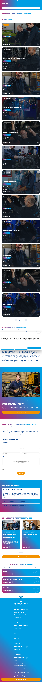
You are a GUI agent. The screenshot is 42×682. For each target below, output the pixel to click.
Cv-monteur (17, 643)
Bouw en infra (17, 617)
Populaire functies (20, 625)
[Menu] (38, 3)
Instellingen (37, 344)
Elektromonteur (17, 628)
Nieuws (16, 660)
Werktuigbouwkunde (19, 612)
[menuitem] (21, 8)
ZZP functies (18, 647)
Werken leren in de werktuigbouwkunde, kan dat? (16, 505)
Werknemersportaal (18, 665)
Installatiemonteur (18, 641)
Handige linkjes (19, 658)
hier (38, 339)
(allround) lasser (6, 355)
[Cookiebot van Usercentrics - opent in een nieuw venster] (36, 333)
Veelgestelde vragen (19, 663)
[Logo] (5, 3)
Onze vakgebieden (19, 609)
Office (15, 620)
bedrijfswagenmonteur (16, 355)
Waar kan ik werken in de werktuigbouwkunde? (15, 501)
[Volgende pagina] (26, 320)
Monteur (16, 633)
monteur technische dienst (16, 357)
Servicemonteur (18, 636)
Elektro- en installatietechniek (21, 614)
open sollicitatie (26, 407)
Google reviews (24, 604)
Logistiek (16, 622)
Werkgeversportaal (18, 668)
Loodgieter (16, 631)
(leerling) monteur (33, 353)
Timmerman (17, 649)
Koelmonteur (17, 638)
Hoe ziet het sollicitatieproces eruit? (12, 489)
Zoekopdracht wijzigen (21, 679)
